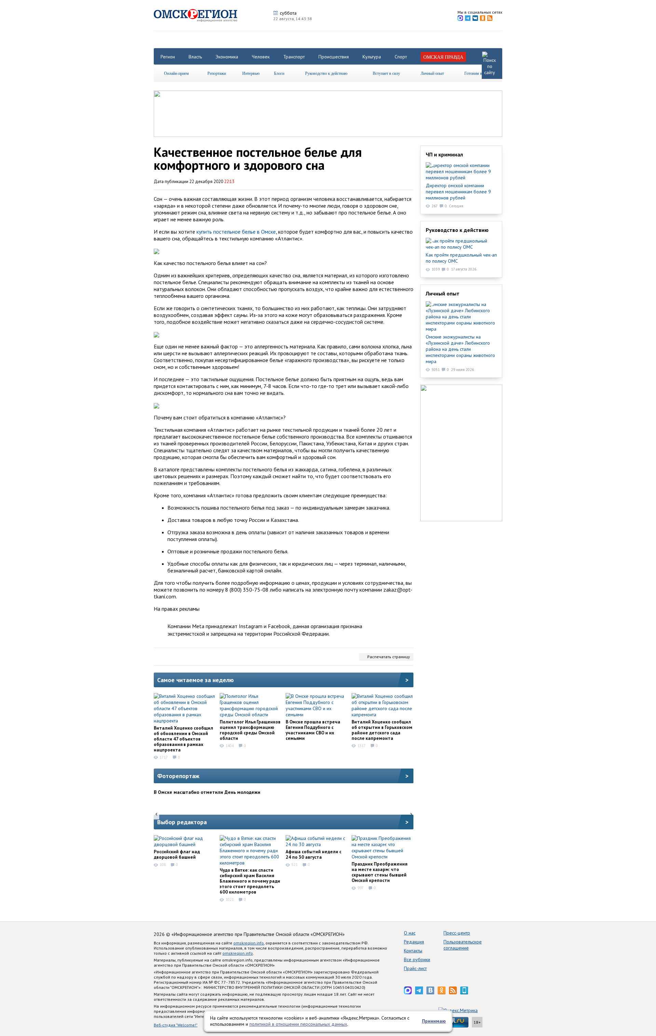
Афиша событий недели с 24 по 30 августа (313, 854)
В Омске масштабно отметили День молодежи (207, 792)
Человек (261, 57)
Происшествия (333, 57)
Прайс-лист (415, 968)
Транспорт (294, 57)
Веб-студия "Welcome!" (175, 1024)
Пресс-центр (456, 933)
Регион (168, 57)
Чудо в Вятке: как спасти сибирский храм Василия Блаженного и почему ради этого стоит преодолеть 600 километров (250, 881)
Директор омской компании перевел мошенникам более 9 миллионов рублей (458, 191)
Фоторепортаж (178, 776)
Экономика (227, 57)
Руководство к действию (326, 73)
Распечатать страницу (388, 656)
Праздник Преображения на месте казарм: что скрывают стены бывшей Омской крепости (379, 872)
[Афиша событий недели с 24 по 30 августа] (316, 841)
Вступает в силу (386, 73)
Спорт (401, 57)
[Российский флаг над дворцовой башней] (184, 841)
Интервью (251, 73)
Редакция (414, 942)
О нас (409, 933)
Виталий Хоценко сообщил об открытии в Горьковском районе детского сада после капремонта (382, 730)
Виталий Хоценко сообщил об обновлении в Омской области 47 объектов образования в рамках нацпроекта (183, 739)
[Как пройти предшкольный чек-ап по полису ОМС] (461, 244)
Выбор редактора (182, 822)
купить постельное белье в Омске (236, 231)
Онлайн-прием (176, 73)
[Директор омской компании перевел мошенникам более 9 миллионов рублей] (461, 171)
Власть (195, 57)
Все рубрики (417, 959)
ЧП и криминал (444, 154)
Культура (372, 57)
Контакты (413, 951)
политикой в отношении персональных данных (298, 1024)
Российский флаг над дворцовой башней (177, 854)
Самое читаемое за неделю (195, 680)
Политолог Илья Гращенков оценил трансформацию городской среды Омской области (250, 730)
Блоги (279, 73)
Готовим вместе (478, 73)
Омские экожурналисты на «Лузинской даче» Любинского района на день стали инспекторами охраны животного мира (460, 349)
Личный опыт (432, 73)
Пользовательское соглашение (462, 945)
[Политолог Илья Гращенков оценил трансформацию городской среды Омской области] (250, 705)
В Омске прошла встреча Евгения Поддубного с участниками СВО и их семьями (313, 730)
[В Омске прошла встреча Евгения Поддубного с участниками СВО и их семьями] (316, 705)
